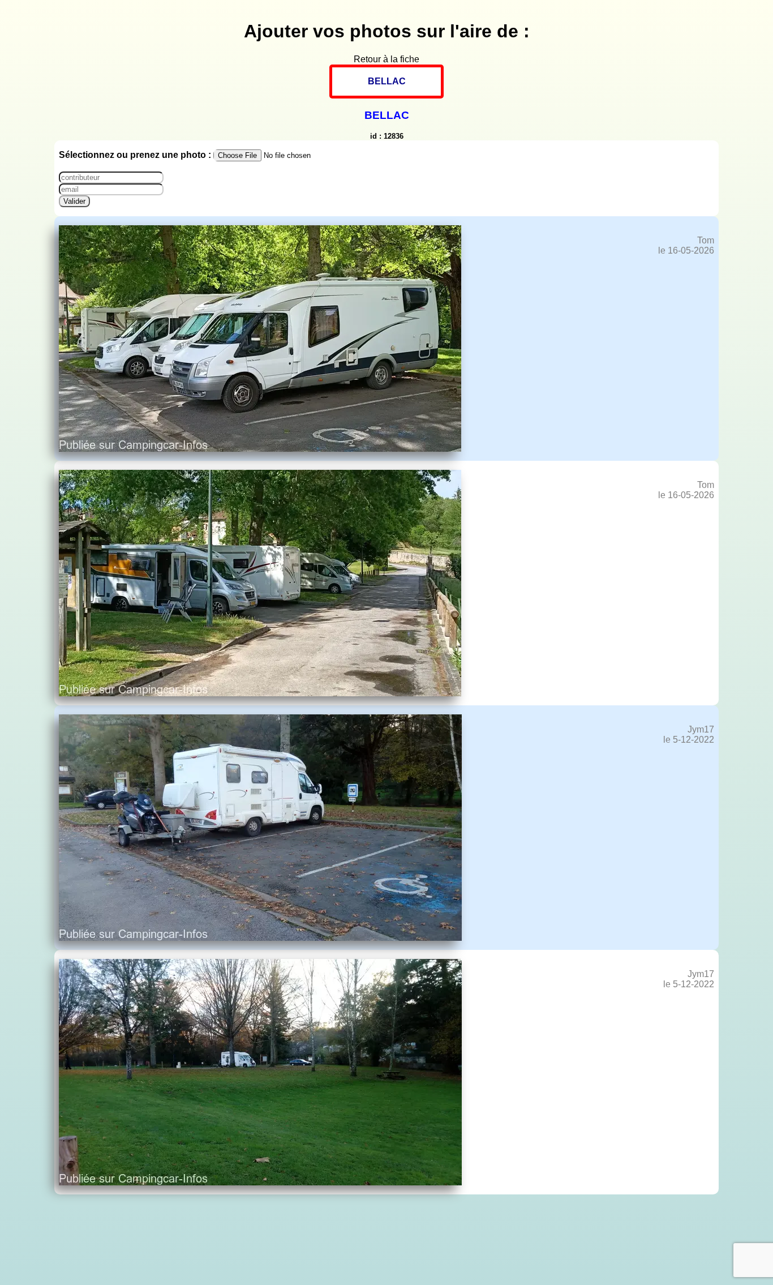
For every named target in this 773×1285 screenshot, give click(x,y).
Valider (74, 201)
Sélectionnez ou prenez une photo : (136, 155)
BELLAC (387, 81)
